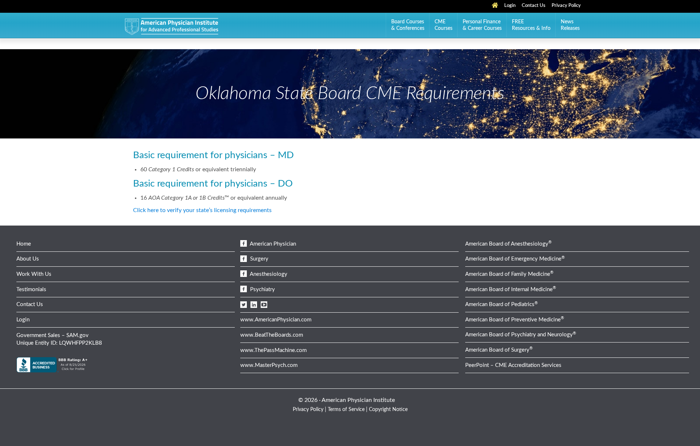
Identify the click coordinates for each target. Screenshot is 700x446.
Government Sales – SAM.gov (52, 335)
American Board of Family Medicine (509, 274)
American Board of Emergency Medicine (515, 259)
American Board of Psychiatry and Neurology (520, 334)
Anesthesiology (268, 274)
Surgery (258, 259)
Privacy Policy (308, 409)
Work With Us (33, 274)
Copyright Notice (388, 409)
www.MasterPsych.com (269, 365)
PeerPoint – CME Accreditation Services (513, 365)
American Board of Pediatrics (501, 304)
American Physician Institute (171, 27)
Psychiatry (262, 289)
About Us (27, 259)
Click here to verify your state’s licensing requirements (202, 210)
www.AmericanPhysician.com (275, 319)
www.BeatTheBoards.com (271, 335)
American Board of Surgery (499, 350)
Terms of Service (346, 409)
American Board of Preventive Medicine (514, 319)
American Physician (272, 244)
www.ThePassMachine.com (273, 350)
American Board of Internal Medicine (510, 289)
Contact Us (29, 304)
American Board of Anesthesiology (508, 244)
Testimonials (31, 289)
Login (23, 319)
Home (23, 244)
